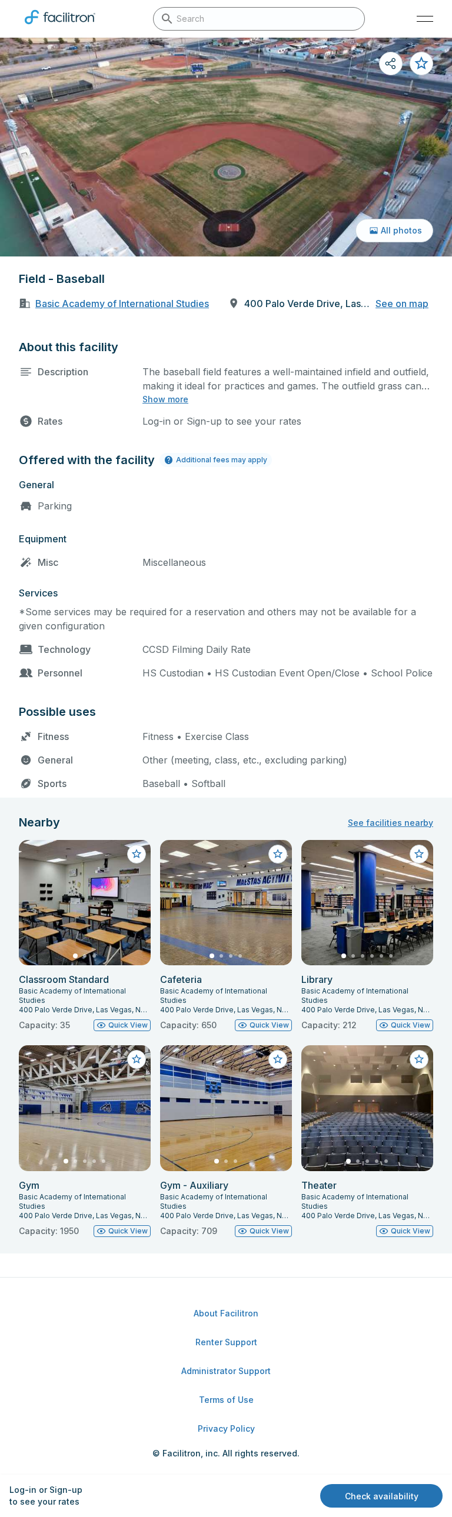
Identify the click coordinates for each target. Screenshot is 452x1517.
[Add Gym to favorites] (136, 1059)
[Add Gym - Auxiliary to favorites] (277, 1059)
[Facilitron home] (60, 26)
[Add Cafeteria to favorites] (277, 854)
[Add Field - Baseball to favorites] (421, 63)
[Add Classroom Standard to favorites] (136, 854)
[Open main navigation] (425, 19)
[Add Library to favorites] (419, 854)
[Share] (391, 63)
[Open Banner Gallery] (226, 147)
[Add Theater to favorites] (419, 1059)
